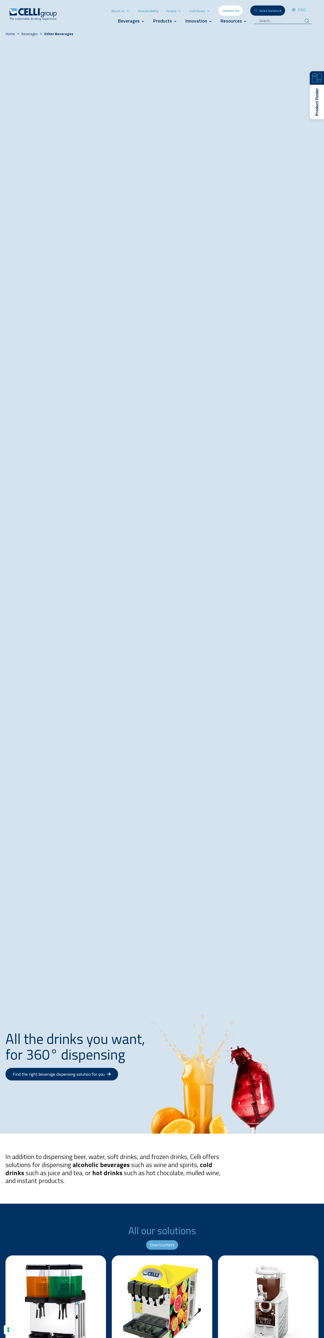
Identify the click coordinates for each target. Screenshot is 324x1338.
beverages (29, 34)
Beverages (129, 20)
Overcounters (162, 1245)
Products (163, 20)
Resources (231, 20)
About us (118, 10)
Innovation (196, 20)
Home (10, 34)
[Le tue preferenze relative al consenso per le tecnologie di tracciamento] (8, 1329)
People (171, 10)
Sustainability (148, 10)
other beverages (58, 34)
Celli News (197, 10)
